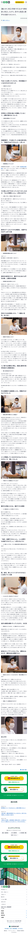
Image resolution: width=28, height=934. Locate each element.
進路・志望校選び (5, 832)
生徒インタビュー (6, 20)
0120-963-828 (18, 920)
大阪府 (2, 917)
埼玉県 (2, 911)
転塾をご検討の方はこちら (14, 782)
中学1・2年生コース (4, 892)
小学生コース (3, 894)
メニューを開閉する (26, 2)
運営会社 (5, 930)
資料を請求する (14, 789)
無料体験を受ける (19, 2)
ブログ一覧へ (24, 769)
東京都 (2, 913)
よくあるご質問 (4, 899)
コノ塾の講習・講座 (22, 832)
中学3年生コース (4, 889)
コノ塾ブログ (3, 904)
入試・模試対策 (14, 832)
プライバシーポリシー (12, 930)
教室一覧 (2, 896)
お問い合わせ (3, 901)
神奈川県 (3, 915)
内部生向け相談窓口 (20, 930)
